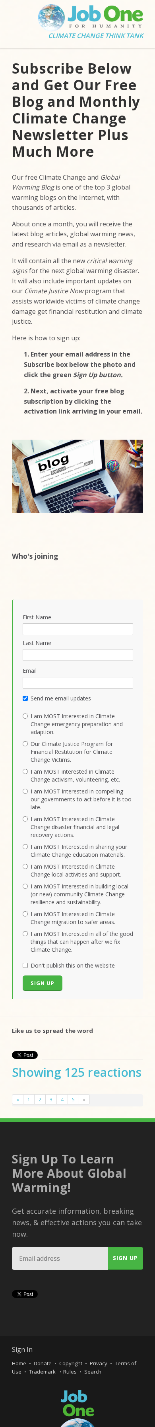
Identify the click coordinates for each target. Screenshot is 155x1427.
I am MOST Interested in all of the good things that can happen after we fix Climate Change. (82, 941)
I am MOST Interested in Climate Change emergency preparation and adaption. (77, 724)
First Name (37, 617)
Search (92, 1371)
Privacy (98, 1363)
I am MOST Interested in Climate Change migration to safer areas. (73, 918)
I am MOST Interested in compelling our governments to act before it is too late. (81, 799)
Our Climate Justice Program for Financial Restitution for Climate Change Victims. (72, 751)
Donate (43, 1363)
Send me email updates (61, 698)
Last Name (37, 643)
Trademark (43, 1371)
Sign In (22, 1349)
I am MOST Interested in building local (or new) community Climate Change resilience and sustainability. (79, 894)
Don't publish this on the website (73, 965)
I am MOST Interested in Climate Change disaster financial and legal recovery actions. (75, 827)
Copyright (70, 1363)
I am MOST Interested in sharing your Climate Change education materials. (79, 850)
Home (19, 1363)
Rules (70, 1371)
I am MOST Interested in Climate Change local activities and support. (76, 870)
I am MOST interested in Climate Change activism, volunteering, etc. (75, 775)
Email (30, 670)
